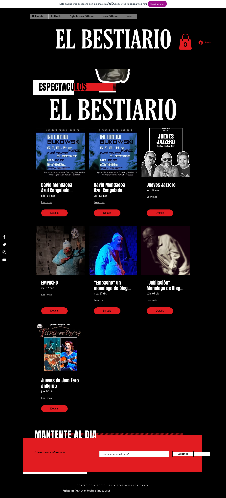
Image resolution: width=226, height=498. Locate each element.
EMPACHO (49, 283)
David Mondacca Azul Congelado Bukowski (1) (56, 187)
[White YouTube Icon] (4, 260)
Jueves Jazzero (161, 185)
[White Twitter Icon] (4, 244)
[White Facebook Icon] (4, 237)
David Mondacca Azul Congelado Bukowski (109, 187)
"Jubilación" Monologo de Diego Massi (164, 285)
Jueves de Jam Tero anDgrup (60, 383)
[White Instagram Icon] (4, 252)
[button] (185, 42)
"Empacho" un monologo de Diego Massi (112, 285)
